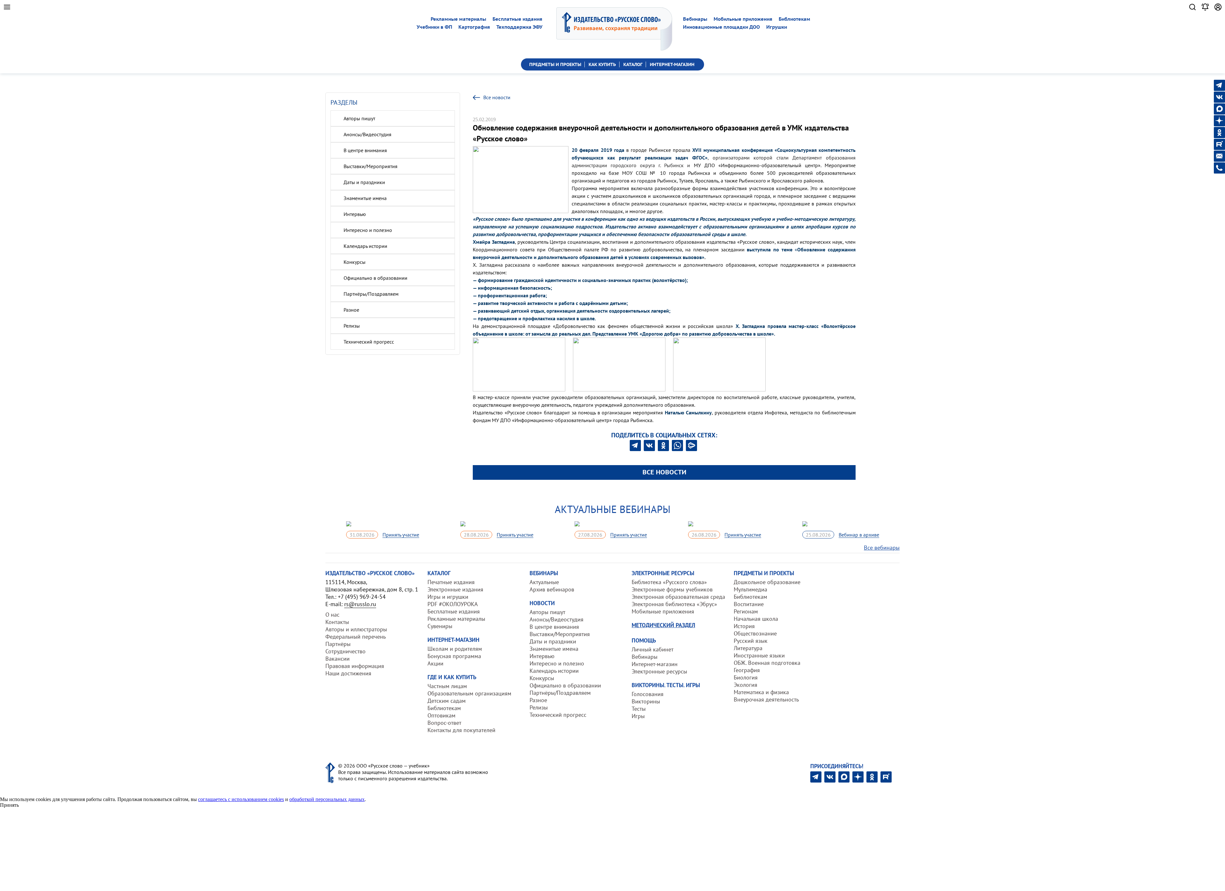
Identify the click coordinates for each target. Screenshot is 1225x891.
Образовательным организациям (469, 693)
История (744, 626)
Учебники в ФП (434, 27)
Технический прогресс (369, 341)
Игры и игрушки (447, 596)
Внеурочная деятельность (766, 699)
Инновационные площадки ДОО (721, 27)
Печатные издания (451, 582)
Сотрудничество (345, 651)
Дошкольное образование (767, 582)
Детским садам (446, 700)
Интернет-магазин (655, 664)
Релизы (352, 326)
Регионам (746, 611)
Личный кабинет (652, 649)
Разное (351, 310)
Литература (748, 648)
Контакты (337, 622)
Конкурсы (355, 262)
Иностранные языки (759, 655)
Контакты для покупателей (461, 730)
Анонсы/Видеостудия (367, 134)
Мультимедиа (750, 589)
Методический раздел (663, 625)
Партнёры (338, 644)
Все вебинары (882, 547)
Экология (745, 684)
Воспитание (749, 604)
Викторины (646, 701)
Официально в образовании (375, 278)
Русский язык (751, 640)
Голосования (648, 694)
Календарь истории (365, 246)
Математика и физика (761, 692)
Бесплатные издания (517, 19)
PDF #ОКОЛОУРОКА (452, 604)
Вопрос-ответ (444, 722)
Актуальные (544, 582)
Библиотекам (794, 19)
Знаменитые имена (365, 198)
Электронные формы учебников (672, 589)
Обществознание (755, 633)
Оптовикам (441, 715)
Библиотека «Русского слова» (669, 582)
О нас (332, 614)
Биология (746, 677)
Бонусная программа (454, 656)
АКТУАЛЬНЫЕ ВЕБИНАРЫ (613, 509)
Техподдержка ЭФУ (519, 27)
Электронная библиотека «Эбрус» (674, 604)
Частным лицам (447, 686)
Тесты (639, 708)
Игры (638, 716)
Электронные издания (455, 589)
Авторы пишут (359, 118)
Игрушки (776, 27)
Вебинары (695, 19)
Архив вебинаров (552, 589)
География (747, 670)
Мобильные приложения (743, 19)
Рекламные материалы (458, 19)
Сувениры (439, 626)
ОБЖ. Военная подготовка (767, 662)
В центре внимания (365, 150)
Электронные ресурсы (659, 671)
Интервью (355, 214)
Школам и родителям (454, 648)
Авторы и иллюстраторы (356, 629)
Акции (435, 663)
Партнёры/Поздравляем (371, 294)
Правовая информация (354, 666)
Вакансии (337, 658)
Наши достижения (348, 673)
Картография (474, 27)
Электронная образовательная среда (678, 596)
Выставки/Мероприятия (370, 166)
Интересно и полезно (368, 230)
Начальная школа (756, 618)
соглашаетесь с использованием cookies (241, 799)
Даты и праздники (364, 182)
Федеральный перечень (355, 636)
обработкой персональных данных (327, 799)
